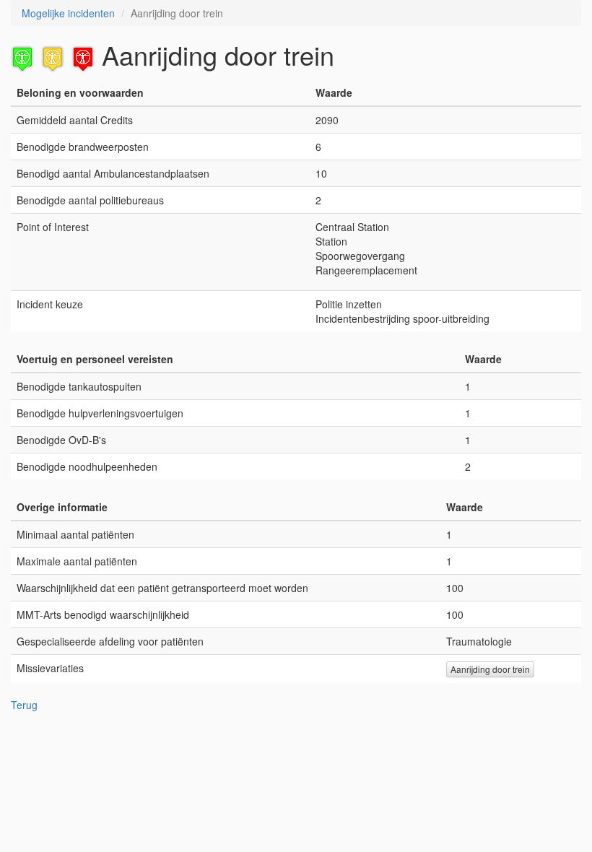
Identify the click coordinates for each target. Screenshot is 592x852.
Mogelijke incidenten (68, 13)
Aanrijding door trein (490, 669)
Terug (24, 704)
